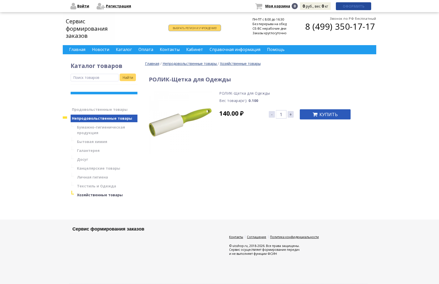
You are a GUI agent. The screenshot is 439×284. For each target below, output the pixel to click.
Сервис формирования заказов (87, 28)
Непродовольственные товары (190, 63)
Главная (152, 63)
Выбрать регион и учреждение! (195, 28)
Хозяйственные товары (240, 63)
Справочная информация (235, 49)
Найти (127, 77)
